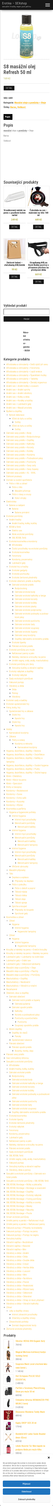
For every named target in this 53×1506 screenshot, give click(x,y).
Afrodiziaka (17, 545)
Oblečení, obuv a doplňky (17, 993)
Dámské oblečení (17, 996)
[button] (48, 1457)
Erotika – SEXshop (14, 3)
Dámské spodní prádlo (22, 1007)
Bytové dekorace (16, 415)
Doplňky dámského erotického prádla (31, 639)
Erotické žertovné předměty (24, 577)
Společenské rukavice (22, 1040)
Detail (9, 88)
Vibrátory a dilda (16, 686)
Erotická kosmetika (20, 552)
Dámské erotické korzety (26, 599)
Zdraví (12, 920)
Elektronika (11, 501)
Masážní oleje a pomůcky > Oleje (30, 102)
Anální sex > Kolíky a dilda (17, 397)
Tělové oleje (20, 899)
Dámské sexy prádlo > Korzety (20, 447)
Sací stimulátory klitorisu (17, 1058)
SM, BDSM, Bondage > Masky (19, 1206)
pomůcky (23, 130)
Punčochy (22, 1022)
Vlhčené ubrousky (20, 866)
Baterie (15, 508)
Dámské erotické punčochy (27, 621)
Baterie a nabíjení (17, 505)
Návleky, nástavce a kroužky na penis (29, 657)
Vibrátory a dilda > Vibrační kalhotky (22, 1303)
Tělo (11, 873)
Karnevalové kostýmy (19, 732)
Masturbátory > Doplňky (17, 978)
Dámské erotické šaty (25, 624)
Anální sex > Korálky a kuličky (19, 400)
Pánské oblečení (16, 1043)
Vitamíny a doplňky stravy (23, 1318)
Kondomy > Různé (14, 805)
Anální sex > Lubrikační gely (18, 404)
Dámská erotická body (25, 592)
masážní (7, 130)
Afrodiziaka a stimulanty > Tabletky (22, 378)
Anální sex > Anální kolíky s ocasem (22, 386)
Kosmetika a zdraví (15, 917)
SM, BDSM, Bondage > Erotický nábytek (23, 1195)
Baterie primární (22, 512)
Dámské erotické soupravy (27, 628)
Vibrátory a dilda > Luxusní (18, 1271)
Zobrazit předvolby (26, 1499)
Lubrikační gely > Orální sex (18, 960)
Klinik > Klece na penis (16, 779)
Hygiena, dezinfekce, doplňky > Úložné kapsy (26, 772)
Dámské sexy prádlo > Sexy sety (21, 465)
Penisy (15, 693)
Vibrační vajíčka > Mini (16, 1249)
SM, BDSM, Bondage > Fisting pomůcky (23, 1199)
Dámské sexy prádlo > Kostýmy (20, 454)
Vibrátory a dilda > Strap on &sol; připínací (25, 1300)
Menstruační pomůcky (25, 823)
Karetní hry (20, 718)
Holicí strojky (20, 498)
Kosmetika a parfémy (16, 808)
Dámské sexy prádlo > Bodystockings (23, 436)
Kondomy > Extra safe (16, 798)
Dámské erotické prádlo (23, 584)
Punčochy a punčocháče (26, 1018)
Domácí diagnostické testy (24, 1325)
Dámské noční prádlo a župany (26, 1000)
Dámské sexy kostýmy (25, 635)
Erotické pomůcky (14, 516)
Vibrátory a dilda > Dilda (17, 1256)
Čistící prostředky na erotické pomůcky (29, 548)
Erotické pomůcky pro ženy (21, 664)
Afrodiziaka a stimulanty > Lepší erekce (24, 371)
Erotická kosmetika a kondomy (23, 541)
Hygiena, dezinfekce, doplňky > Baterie (23, 751)
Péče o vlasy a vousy (21, 494)
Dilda (14, 689)
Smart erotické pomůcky (17, 1217)
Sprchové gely (21, 913)
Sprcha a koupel (19, 906)
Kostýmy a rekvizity (23, 743)
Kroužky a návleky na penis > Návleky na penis (27, 953)
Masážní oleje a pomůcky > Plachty (22, 971)
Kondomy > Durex (14, 794)
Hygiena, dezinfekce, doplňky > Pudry (23, 769)
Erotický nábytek (19, 675)
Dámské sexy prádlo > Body (18, 433)
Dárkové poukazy (14, 476)
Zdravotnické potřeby (18, 1321)
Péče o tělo (17, 487)
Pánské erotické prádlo (22, 646)
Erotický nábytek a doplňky (21, 671)
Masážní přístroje (22, 491)
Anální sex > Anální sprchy (18, 389)
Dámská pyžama (22, 1003)
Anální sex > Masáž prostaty (19, 407)
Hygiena (15, 924)
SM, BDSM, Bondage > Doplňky (19, 1191)
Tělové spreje (21, 902)
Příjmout (26, 1484)
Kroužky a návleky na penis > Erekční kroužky (26, 949)
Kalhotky (18, 1011)
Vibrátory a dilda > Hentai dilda (20, 1267)
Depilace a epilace (20, 877)
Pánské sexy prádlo (15, 1054)
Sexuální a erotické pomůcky (19, 1061)
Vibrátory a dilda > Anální (17, 1253)
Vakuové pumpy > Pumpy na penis (22, 1231)
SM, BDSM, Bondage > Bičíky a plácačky (24, 1184)
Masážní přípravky (17, 870)
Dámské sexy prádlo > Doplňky (20, 440)
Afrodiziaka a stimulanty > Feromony (23, 368)
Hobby (9, 729)
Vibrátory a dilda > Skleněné (19, 1296)
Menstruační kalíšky (27, 826)
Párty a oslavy (18, 740)
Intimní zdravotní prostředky (24, 1314)
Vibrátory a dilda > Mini (16, 1274)
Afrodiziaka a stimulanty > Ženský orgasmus (26, 382)
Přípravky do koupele (24, 909)
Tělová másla (21, 891)
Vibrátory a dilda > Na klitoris (19, 1278)
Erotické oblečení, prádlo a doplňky (25, 581)
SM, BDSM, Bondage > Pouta (19, 1213)
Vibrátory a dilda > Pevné (17, 1282)
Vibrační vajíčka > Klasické (18, 1246)
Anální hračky (15, 519)
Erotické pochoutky (20, 574)
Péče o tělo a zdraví (18, 483)
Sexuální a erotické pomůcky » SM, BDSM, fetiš (27, 1181)
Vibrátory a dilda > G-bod (17, 1264)
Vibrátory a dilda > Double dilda (20, 1260)
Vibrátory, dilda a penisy (20, 1170)
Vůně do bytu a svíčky (22, 418)
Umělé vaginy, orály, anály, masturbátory (30, 660)
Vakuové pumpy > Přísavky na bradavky (24, 1228)
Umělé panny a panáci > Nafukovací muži (25, 1220)
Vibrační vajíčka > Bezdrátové (19, 1242)
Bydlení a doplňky (14, 411)
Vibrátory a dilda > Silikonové (19, 1292)
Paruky (18, 1036)
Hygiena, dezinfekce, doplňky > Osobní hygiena (27, 765)
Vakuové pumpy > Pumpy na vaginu (22, 1235)
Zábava (12, 736)
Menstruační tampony (28, 845)
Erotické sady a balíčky (16, 700)
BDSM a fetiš (15, 527)
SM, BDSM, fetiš (19, 537)
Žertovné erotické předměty (19, 1329)
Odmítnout (27, 1491)
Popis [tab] (7, 116)
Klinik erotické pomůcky (22, 534)
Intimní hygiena (19, 816)
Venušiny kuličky (13, 1238)
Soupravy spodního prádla (26, 1025)
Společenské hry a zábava (21, 711)
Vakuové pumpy (16, 682)
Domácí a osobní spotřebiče (19, 480)
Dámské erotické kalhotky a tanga (30, 595)
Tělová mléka (21, 895)
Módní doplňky (15, 1029)
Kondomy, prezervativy (22, 559)
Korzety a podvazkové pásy (27, 1014)
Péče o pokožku (19, 884)
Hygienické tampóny (27, 931)
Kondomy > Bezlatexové (17, 790)
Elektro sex (17, 530)
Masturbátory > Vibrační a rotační (21, 985)
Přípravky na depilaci (24, 881)
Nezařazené (11, 989)
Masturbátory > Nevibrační (18, 982)
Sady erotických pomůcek (21, 678)
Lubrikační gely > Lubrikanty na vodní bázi (25, 956)
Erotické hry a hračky (18, 566)
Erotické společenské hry (17, 704)
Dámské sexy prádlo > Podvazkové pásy (24, 458)
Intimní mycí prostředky (25, 819)
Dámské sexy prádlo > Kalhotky (20, 444)
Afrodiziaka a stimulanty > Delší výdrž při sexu (27, 364)
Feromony (16, 555)
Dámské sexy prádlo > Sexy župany (22, 469)
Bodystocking (21, 588)
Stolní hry (16, 714)
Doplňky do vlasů (19, 1032)
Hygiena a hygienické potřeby (22, 812)
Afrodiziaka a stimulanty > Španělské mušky (26, 375)
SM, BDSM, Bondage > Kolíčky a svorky (23, 1202)
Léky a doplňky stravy (19, 1311)
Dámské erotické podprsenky (28, 610)
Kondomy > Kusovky (15, 801)
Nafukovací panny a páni (23, 653)
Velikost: (21, 107)
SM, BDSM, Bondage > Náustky (20, 1209)
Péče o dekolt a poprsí (25, 888)
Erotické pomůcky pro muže (22, 649)
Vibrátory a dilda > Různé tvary (20, 1289)
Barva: (13, 107)
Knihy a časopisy (14, 787)
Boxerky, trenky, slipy (24, 1050)
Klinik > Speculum (14, 783)
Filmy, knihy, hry (13, 707)
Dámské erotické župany (26, 631)
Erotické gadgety (19, 570)
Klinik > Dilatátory (14, 776)
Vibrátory (16, 696)
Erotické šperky (19, 642)
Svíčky (18, 422)
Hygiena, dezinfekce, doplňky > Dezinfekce (25, 754)
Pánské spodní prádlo (22, 1047)
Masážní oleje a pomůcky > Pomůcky (23, 975)
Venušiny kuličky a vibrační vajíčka (27, 668)
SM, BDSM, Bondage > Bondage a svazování (26, 1188)
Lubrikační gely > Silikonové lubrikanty (23, 964)
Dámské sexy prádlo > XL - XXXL (21, 472)
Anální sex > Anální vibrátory (19, 393)
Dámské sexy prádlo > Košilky (19, 451)
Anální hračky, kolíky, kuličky (24, 523)
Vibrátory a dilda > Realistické (19, 1285)
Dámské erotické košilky (26, 602)
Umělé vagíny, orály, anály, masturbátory (27, 1159)
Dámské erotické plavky (25, 606)
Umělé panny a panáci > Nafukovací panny (25, 1224)
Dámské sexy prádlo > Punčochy (21, 462)
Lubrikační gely (18, 563)
